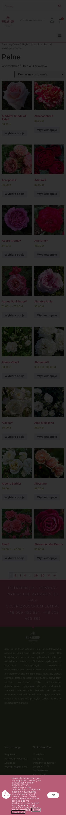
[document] (33, 407)
